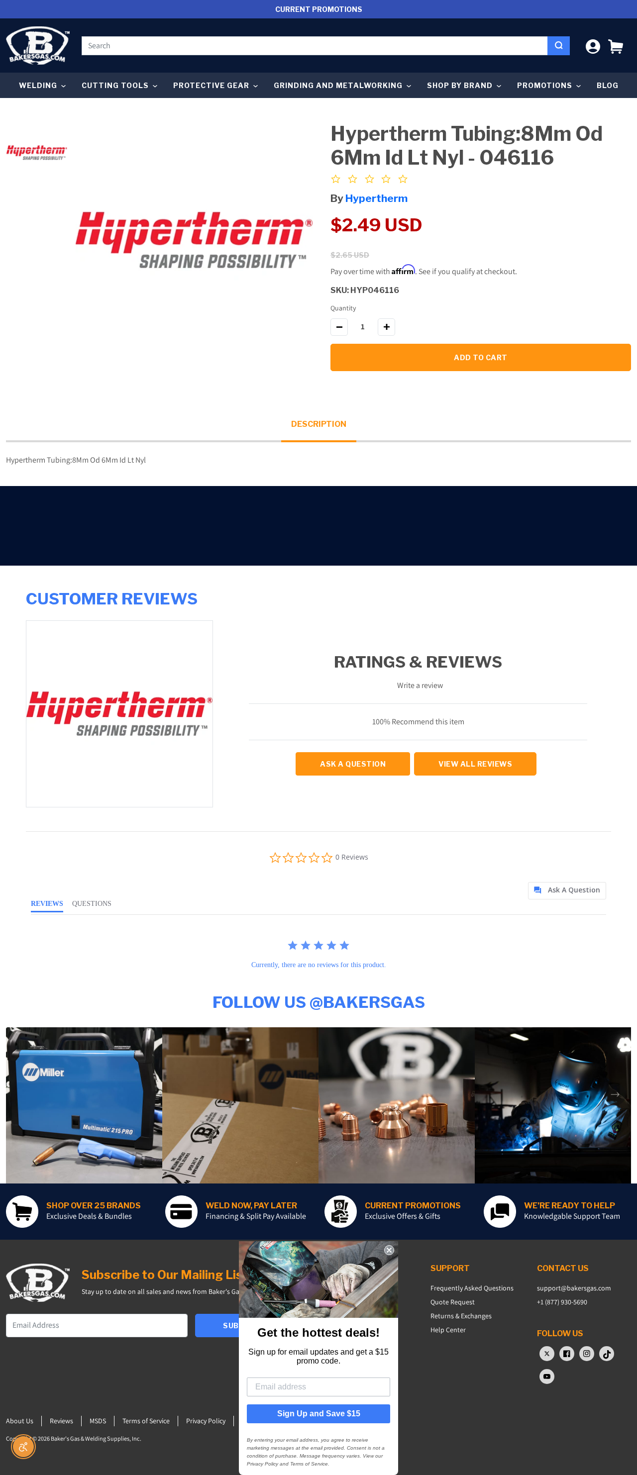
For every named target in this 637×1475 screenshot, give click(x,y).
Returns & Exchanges (461, 1315)
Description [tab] (318, 424)
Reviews (61, 1420)
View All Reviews (475, 764)
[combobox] (315, 45)
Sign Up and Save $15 (318, 1413)
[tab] (567, 890)
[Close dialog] (389, 1250)
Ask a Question (353, 764)
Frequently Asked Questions (472, 1287)
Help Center (448, 1329)
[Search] (558, 45)
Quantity (343, 307)
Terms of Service (146, 1420)
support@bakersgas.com (574, 1287)
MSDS (98, 1420)
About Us (19, 1420)
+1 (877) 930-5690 (562, 1301)
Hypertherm (376, 198)
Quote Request (452, 1301)
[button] (615, 45)
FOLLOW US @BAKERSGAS (318, 1002)
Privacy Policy (205, 1420)
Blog (608, 85)
